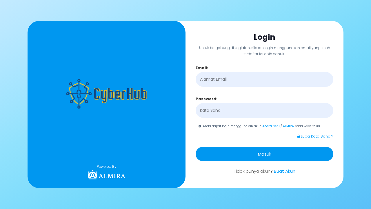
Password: (206, 99)
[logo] (107, 174)
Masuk (264, 154)
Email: (202, 68)
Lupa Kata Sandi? (316, 136)
